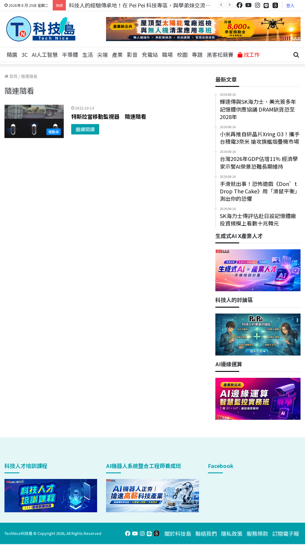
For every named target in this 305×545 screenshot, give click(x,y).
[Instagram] (257, 5)
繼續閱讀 (85, 129)
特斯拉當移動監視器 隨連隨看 (108, 116)
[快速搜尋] (296, 54)
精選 (12, 54)
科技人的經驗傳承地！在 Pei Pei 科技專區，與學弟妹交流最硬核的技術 (153, 5)
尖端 (102, 54)
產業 (117, 54)
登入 (290, 5)
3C (24, 54)
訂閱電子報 (285, 533)
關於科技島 (177, 533)
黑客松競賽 (220, 54)
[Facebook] (239, 5)
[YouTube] (248, 5)
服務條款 (257, 533)
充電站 (150, 54)
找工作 (251, 54)
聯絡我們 (206, 533)
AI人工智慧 (45, 54)
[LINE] (266, 5)
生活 (87, 54)
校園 (182, 54)
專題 (197, 54)
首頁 (13, 76)
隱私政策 (231, 533)
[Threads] (275, 5)
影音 (132, 54)
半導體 (70, 54)
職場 (167, 54)
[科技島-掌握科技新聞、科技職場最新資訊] (40, 29)
